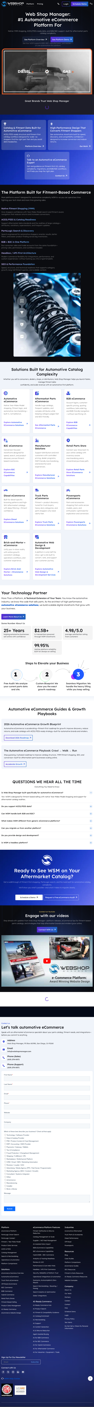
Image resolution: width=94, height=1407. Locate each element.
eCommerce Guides (71, 1266)
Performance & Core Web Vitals (44, 1266)
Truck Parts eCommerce (9, 1280)
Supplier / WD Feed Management (45, 1240)
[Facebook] (3, 1372)
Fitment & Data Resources (74, 1273)
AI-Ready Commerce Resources (76, 1277)
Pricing (40, 4)
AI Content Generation (41, 1327)
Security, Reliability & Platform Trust (45, 1273)
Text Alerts (68, 1322)
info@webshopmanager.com (19, 1051)
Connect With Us (46, 930)
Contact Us (60, 176)
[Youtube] (23, 1372)
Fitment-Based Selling (9, 1302)
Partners (67, 1297)
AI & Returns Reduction (41, 1330)
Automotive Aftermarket (73, 1231)
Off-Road (68, 1242)
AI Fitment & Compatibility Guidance (46, 1312)
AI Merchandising (39, 1320)
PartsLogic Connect (8, 1238)
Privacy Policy (69, 1319)
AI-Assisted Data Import (42, 1244)
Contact (67, 1304)
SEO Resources (70, 1269)
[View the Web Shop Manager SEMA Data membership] (7, 1390)
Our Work (84, 146)
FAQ (66, 1308)
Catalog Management (9, 1253)
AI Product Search (39, 1309)
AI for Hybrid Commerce (42, 1345)
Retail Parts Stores (7, 1298)
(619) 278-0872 (13, 1059)
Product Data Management (11, 1305)
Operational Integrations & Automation (47, 1277)
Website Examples (71, 1280)
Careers (67, 1301)
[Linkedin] (18, 1372)
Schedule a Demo (28, 897)
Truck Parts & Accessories (74, 1234)
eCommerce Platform (9, 1231)
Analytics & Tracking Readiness (44, 1258)
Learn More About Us (12, 617)
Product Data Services (9, 1245)
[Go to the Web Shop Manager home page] (12, 4)
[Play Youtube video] (47, 961)
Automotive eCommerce (10, 1277)
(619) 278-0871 (13, 1067)
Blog (66, 1255)
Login (66, 1315)
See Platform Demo (60, 39)
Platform (30, 4)
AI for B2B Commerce (41, 1338)
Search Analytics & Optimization (44, 1292)
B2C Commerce (6, 1287)
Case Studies (69, 1259)
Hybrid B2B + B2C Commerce (43, 1255)
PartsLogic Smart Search (10, 1234)
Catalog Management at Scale (43, 1237)
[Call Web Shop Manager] (59, 4)
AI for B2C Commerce (41, 1341)
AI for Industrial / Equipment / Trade (46, 1352)
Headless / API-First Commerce (44, 1269)
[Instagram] (13, 1372)
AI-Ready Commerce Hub (42, 1305)
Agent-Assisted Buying (41, 1334)
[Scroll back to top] (90, 1378)
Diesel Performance (71, 1238)
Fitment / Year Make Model (11, 1242)
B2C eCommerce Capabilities (43, 1251)
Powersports (69, 1245)
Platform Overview (33, 146)
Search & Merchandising (9, 1256)
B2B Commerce (6, 1291)
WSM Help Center (12, 1378)
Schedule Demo (80, 4)
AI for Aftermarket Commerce (43, 1349)
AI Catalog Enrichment (41, 1316)
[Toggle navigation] (90, 4)
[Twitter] (8, 1372)
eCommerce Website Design (11, 1313)
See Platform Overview (34, 39)
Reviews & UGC (38, 1262)
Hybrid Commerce (7, 1295)
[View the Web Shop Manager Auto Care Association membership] (20, 1390)
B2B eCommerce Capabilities (43, 1248)
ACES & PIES (6, 1249)
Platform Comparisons (9, 1263)
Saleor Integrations (40, 1296)
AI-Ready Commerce (8, 1309)
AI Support (37, 1323)
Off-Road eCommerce (9, 1284)
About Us (68, 1290)
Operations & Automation (10, 1260)
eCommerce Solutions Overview (12, 1273)
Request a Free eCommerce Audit (60, 897)
